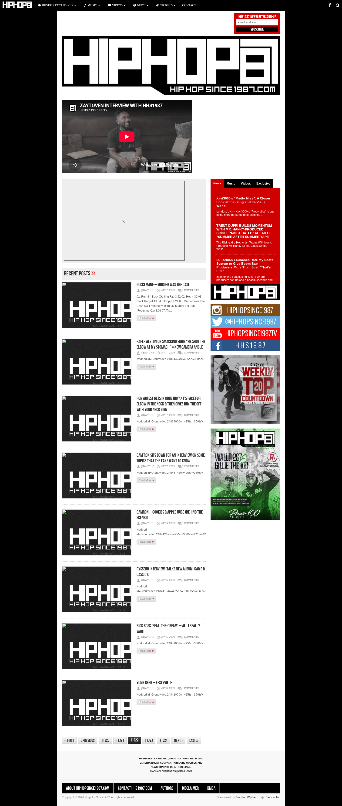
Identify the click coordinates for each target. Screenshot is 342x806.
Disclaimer (190, 788)
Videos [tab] (246, 183)
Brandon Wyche (245, 797)
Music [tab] (231, 183)
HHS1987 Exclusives (57, 5)
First (69, 740)
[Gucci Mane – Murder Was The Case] (98, 305)
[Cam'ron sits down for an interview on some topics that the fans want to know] (98, 476)
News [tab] (217, 183)
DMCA (211, 788)
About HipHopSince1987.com (87, 788)
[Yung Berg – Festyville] (98, 703)
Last (193, 740)
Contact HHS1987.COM (135, 788)
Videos (117, 5)
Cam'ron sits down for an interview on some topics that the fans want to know (171, 458)
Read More (146, 318)
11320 (105, 740)
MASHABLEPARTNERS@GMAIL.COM (171, 771)
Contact (189, 5)
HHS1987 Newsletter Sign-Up (257, 16)
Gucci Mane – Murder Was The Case (163, 285)
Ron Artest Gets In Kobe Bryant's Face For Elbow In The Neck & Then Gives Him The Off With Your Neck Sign (169, 404)
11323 (149, 740)
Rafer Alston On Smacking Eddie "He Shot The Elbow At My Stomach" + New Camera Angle (171, 344)
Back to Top (273, 797)
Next (178, 740)
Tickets (166, 5)
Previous (87, 740)
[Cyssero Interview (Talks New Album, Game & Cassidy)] (98, 589)
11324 (163, 740)
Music (92, 5)
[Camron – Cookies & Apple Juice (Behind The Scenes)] (98, 532)
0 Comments (190, 290)
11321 (120, 740)
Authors (167, 788)
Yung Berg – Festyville (154, 683)
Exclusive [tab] (263, 183)
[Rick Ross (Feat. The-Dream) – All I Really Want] (98, 646)
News (141, 5)
